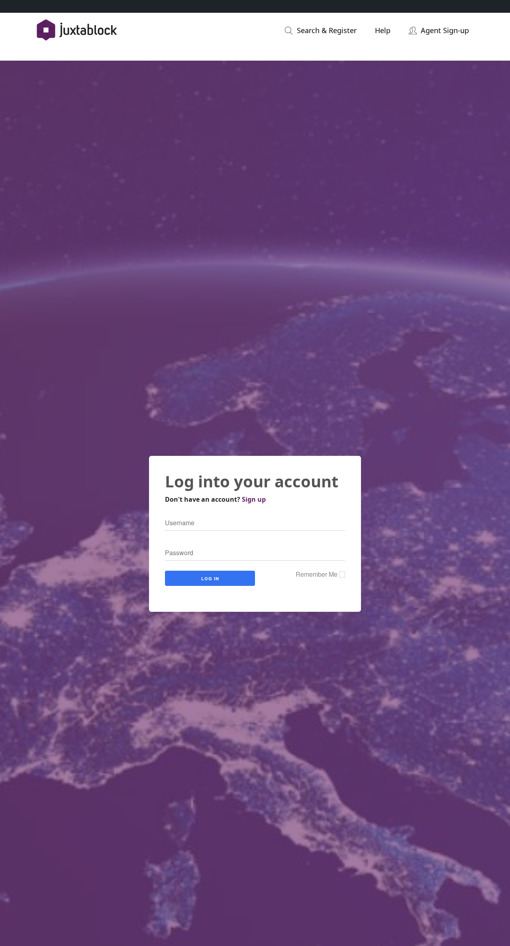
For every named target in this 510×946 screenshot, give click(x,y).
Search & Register (327, 30)
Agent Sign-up (445, 30)
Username (176, 523)
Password (176, 553)
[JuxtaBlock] (103, 31)
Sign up (254, 499)
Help (382, 30)
